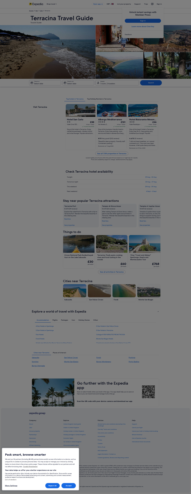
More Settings (11, 486)
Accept (69, 486)
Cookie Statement (30, 467)
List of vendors (10, 480)
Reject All (53, 486)
